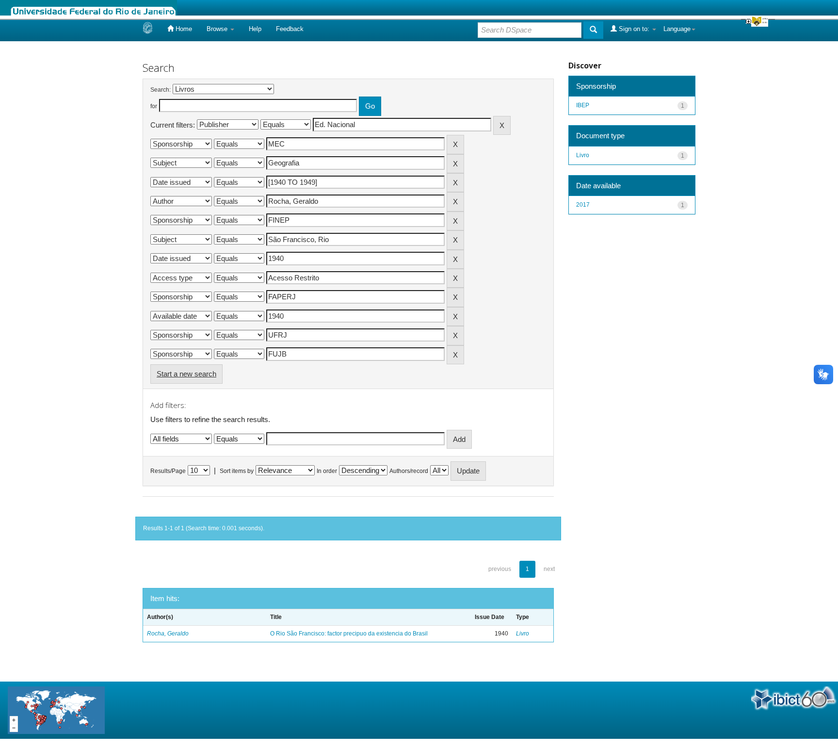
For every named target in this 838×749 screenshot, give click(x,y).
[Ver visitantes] (56, 709)
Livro (522, 633)
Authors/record (408, 471)
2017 (583, 204)
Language (677, 29)
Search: (160, 89)
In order (327, 471)
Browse (218, 29)
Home (183, 29)
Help (255, 29)
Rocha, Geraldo (168, 633)
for (153, 106)
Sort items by (237, 471)
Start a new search (186, 374)
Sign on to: (634, 29)
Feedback (290, 29)
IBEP (582, 105)
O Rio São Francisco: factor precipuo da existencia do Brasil (349, 633)
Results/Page (168, 471)
